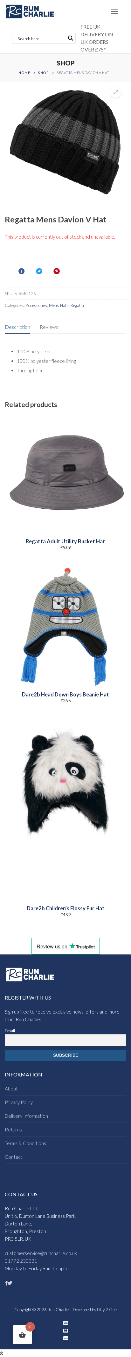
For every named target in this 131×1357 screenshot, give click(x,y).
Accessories (36, 305)
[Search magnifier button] (70, 38)
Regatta (77, 305)
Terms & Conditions (25, 1143)
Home (24, 73)
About (11, 1088)
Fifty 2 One (107, 1309)
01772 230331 (21, 1261)
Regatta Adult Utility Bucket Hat (65, 541)
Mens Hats (59, 305)
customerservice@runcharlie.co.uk (41, 1253)
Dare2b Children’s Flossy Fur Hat (66, 908)
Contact (13, 1157)
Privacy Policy (19, 1102)
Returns (13, 1129)
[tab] (17, 327)
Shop (43, 73)
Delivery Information (26, 1116)
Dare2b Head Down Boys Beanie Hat (65, 694)
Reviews (49, 327)
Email (10, 1030)
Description (17, 327)
